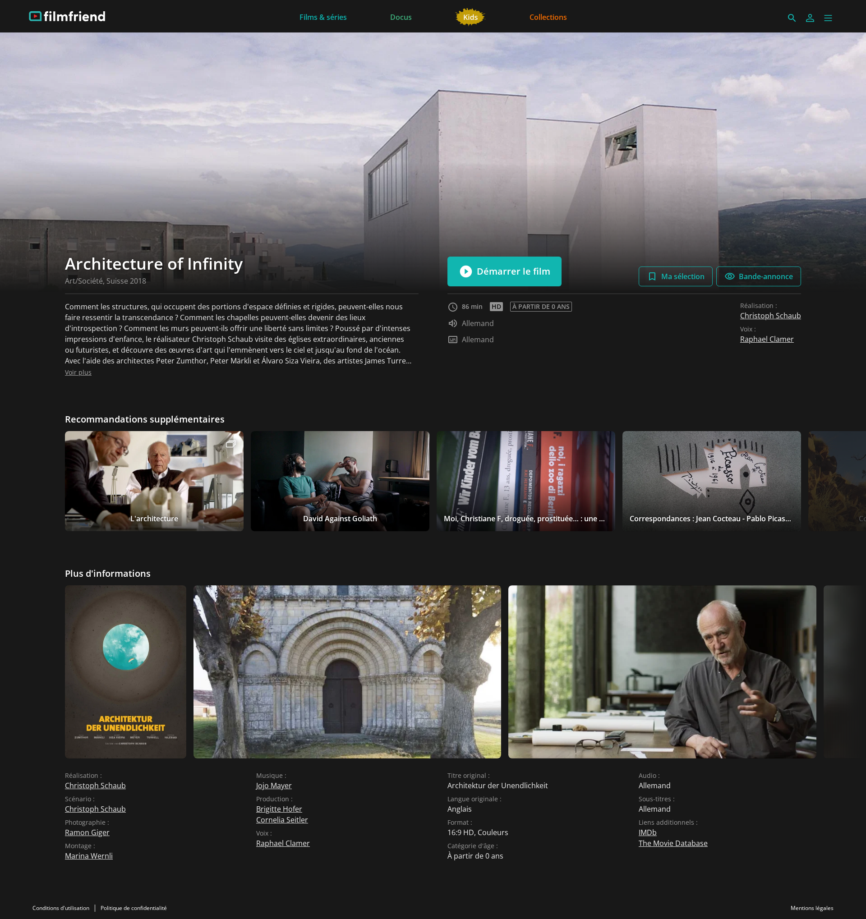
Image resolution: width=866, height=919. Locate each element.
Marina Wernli (89, 856)
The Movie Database (673, 843)
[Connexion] (810, 18)
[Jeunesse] (470, 16)
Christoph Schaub (770, 316)
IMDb (648, 832)
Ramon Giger (87, 832)
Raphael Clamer (767, 339)
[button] (828, 18)
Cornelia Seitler (282, 820)
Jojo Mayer (274, 785)
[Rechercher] (792, 18)
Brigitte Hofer (279, 809)
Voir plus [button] (78, 372)
